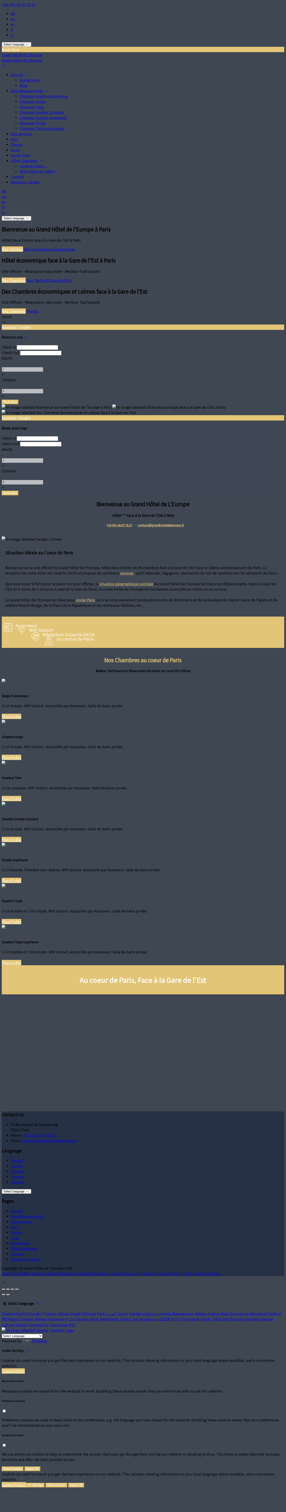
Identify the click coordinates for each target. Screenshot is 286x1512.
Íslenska (81, 1319)
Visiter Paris (20, 155)
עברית (69, 1319)
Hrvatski (27, 1319)
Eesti (101, 1313)
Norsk (94, 1319)
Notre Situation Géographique (49, 249)
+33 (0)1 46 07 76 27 (18, 4)
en (13, 18)
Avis (14, 139)
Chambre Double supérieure (43, 117)
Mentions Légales (25, 182)
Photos (17, 144)
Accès (15, 149)
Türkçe (125, 1319)
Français (17, 1176)
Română (252, 1319)
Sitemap (148, 1273)
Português (191, 1319)
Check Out (10, 352)
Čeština (274, 1313)
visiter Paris (85, 599)
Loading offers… (33, 166)
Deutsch (17, 1160)
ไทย (135, 1319)
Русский (237, 1319)
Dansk (76, 1313)
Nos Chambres (14, 280)
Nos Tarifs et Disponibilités (49, 280)
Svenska (266, 1319)
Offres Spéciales (24, 160)
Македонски (183, 1313)
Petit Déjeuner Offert (37, 171)
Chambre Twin (32, 106)
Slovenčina (58, 1324)
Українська (148, 1319)
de (13, 13)
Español (17, 1171)
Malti (225, 1313)
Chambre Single (33, 101)
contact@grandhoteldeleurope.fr (161, 525)
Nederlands (109, 1319)
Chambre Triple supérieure (42, 128)
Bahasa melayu (207, 1313)
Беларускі (258, 1313)
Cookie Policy (169, 1273)
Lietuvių (149, 1313)
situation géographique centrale (126, 583)
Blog (23, 85)
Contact (17, 176)
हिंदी (4, 1319)
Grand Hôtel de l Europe (22, 55)
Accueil (17, 74)
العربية (111, 1313)
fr (12, 29)
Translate (39, 1340)
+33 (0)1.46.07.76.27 (119, 525)
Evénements (30, 80)
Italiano (17, 1182)
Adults (7, 358)
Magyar (14, 1319)
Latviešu (164, 1313)
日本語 (164, 1319)
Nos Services (21, 133)
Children (9, 379)
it (12, 35)
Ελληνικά (89, 1313)
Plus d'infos (11, 716)
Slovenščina (38, 1324)
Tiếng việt (220, 1319)
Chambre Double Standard (42, 112)
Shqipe (21, 1324)
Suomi (122, 1313)
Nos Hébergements (27, 90)
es (12, 24)
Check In (9, 347)
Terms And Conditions (202, 1273)
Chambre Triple (33, 123)
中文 (71, 1324)
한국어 (176, 1319)
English (17, 1165)
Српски (8, 1324)
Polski (206, 1319)
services (127, 573)
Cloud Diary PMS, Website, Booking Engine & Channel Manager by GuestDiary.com (70, 1273)
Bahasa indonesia (49, 1319)
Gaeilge (135, 1313)
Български (239, 1313)
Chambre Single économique (44, 96)
